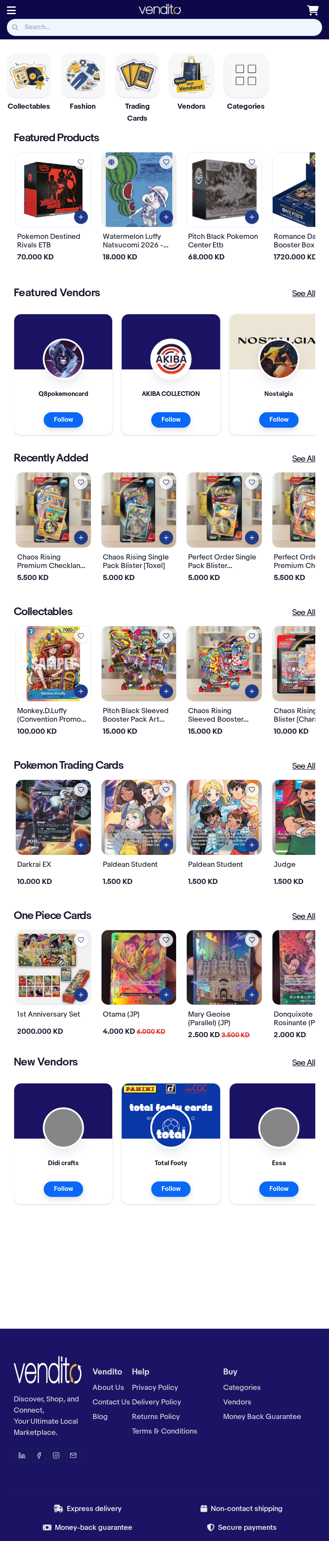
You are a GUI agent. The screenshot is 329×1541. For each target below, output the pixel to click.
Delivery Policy (156, 1402)
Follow (63, 420)
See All (303, 294)
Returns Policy (156, 1416)
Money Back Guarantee (262, 1416)
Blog (100, 1416)
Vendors (237, 1402)
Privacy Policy (155, 1387)
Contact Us (111, 1402)
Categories (242, 1387)
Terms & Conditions (164, 1431)
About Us (108, 1387)
